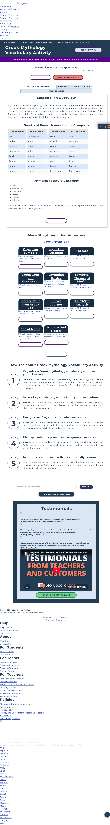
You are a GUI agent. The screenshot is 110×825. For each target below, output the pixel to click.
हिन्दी (1, 774)
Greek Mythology (54, 42)
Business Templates (9, 668)
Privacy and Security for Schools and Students (22, 713)
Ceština (3, 800)
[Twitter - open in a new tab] (1, 736)
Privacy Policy (6, 710)
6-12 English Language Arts (35, 42)
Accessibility (6, 716)
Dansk (3, 779)
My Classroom (7, 651)
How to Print (6, 633)
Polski (3, 794)
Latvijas (3, 820)
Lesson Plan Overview (38, 87)
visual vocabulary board (41, 205)
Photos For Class (8, 654)
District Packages (8, 682)
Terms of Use (6, 707)
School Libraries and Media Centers (17, 684)
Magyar (3, 806)
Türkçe (3, 791)
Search (85, 487)
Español (4, 750)
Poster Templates (8, 696)
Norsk (3, 788)
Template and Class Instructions (74, 87)
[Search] (15, 9)
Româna (4, 797)
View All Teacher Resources (56, 494)
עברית (2, 768)
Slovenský (5, 803)
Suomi (3, 785)
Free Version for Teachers (12, 679)
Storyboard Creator (9, 630)
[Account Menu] (6, 21)
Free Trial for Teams (9, 662)
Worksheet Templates (10, 693)
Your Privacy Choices (10, 719)
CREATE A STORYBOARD (56, 595)
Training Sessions (8, 687)
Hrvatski (4, 809)
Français (4, 753)
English (3, 747)
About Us (4, 641)
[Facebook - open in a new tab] (1, 729)
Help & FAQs (6, 627)
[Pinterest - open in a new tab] (1, 740)
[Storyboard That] (24, 4)
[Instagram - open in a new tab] (1, 733)
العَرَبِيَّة (2, 771)
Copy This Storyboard (68, 77)
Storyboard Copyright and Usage (16, 704)
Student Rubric (56, 91)
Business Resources (9, 665)
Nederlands (5, 762)
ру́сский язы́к (6, 777)
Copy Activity (88, 50)
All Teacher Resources (14, 42)
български (5, 812)
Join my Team (7, 671)
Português (5, 765)
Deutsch (4, 756)
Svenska (4, 782)
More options (88, 70)
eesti (2, 823)
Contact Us (5, 644)
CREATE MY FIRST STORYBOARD (55, 617)
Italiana (3, 759)
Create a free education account (78, 60)
